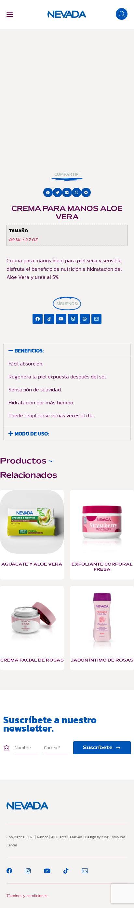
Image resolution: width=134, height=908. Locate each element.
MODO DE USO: (32, 433)
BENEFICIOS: (29, 350)
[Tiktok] (49, 319)
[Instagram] (73, 319)
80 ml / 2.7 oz (23, 239)
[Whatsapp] (85, 319)
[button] (9, 14)
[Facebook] (38, 319)
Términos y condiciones (27, 896)
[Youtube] (61, 319)
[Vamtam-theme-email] (96, 319)
